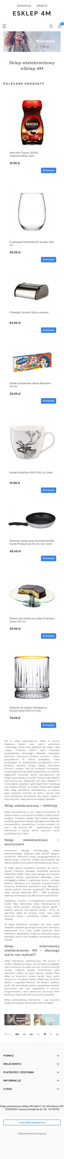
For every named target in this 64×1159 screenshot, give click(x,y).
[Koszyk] (59, 26)
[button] (4, 25)
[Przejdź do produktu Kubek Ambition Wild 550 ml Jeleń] (32, 442)
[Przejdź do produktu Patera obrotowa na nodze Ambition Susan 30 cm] (32, 594)
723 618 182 (53, 1109)
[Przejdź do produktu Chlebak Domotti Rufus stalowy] (32, 291)
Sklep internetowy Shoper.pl (32, 1133)
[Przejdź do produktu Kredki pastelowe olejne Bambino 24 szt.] (32, 362)
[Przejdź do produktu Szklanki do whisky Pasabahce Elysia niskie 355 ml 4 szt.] (32, 677)
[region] (32, 41)
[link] (32, 41)
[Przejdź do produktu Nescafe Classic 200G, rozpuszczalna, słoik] (32, 122)
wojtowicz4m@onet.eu (30, 1109)
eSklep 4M (32, 13)
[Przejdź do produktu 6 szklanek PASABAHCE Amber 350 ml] (32, 212)
